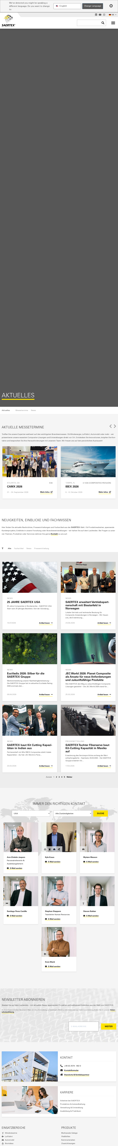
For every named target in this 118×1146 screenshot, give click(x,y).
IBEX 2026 (72, 486)
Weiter (69, 777)
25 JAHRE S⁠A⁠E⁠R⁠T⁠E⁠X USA (23, 602)
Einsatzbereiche (13, 1127)
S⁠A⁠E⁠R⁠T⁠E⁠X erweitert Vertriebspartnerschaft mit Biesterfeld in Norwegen (87, 605)
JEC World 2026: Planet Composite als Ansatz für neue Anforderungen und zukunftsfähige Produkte (88, 676)
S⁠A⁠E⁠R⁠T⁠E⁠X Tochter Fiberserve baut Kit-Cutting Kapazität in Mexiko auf (87, 748)
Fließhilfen (65, 1136)
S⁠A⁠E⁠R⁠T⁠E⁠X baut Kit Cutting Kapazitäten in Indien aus (29, 746)
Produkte (68, 1127)
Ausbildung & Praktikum (70, 1111)
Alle (9, 548)
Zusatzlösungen (68, 1143)
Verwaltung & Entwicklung (71, 1107)
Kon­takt (54, 534)
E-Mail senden (16, 868)
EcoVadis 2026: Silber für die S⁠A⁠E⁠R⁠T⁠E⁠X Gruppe (25, 675)
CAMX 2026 (14, 486)
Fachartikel (19, 548)
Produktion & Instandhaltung (72, 1104)
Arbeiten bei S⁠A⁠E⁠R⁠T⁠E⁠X (70, 1101)
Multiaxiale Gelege (69, 1133)
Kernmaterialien (68, 1140)
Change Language (92, 6)
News (28, 548)
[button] (113, 23)
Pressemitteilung (41, 548)
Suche (100, 813)
